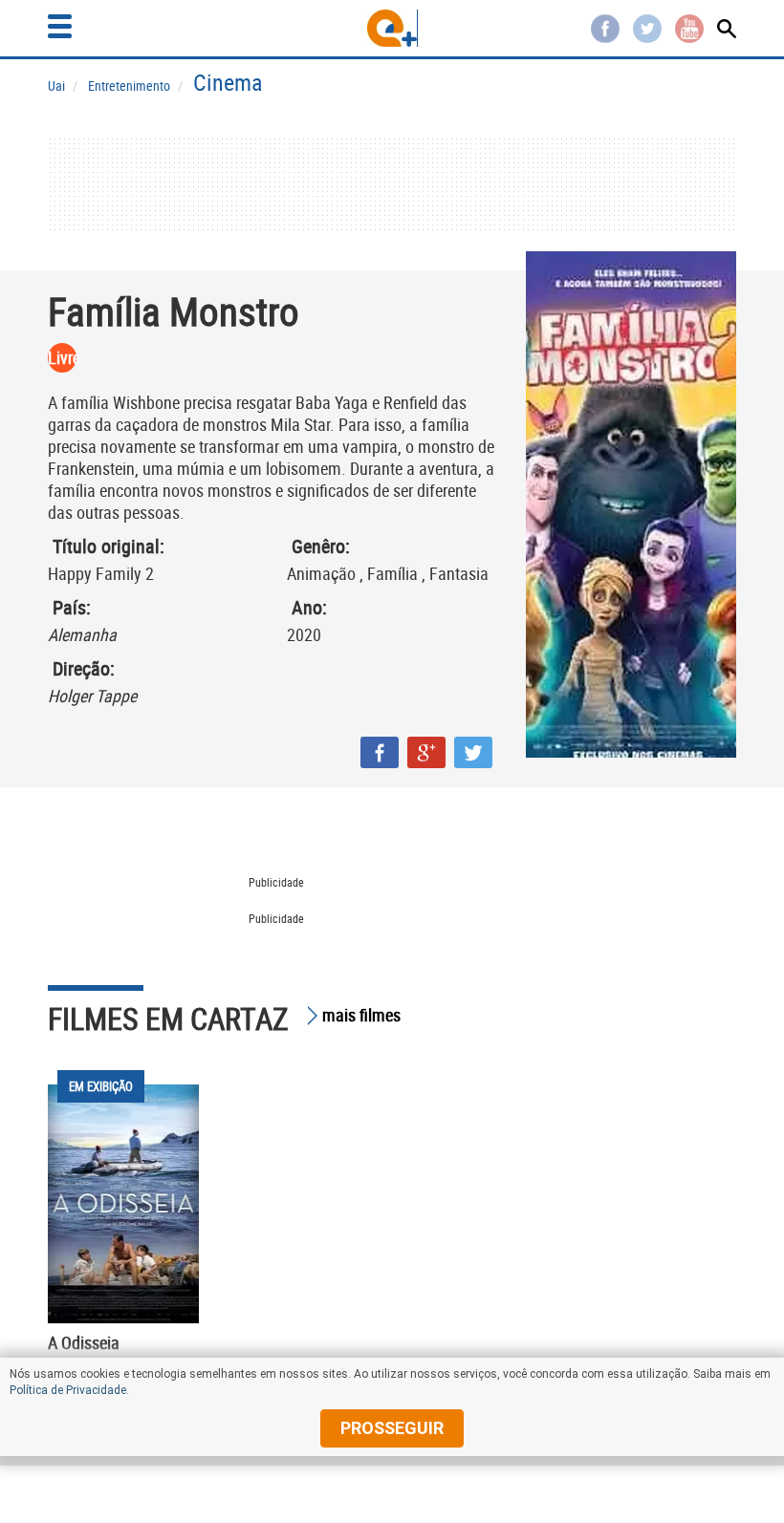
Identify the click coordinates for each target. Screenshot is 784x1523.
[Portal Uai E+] (392, 28)
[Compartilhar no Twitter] (473, 752)
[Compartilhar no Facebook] (379, 752)
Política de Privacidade (68, 1390)
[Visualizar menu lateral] (60, 26)
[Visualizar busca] (726, 28)
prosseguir (392, 1428)
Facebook (605, 28)
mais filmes (361, 1014)
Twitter (647, 28)
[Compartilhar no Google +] (426, 752)
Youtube (689, 28)
